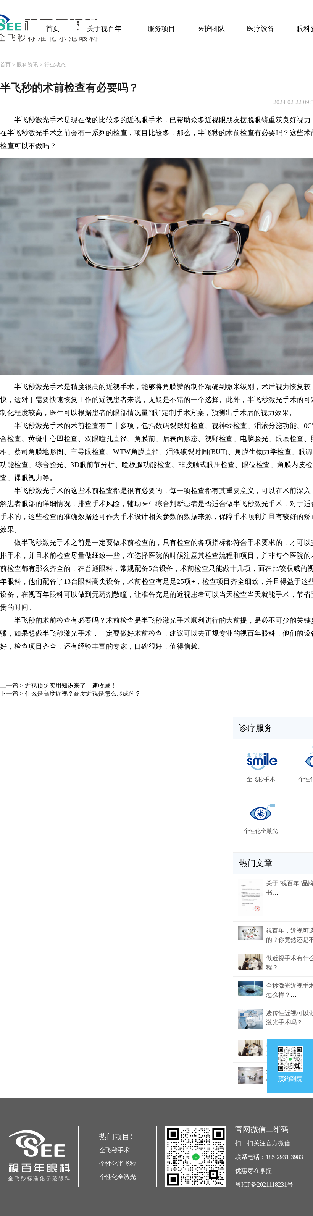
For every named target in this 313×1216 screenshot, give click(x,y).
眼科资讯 (27, 65)
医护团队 (211, 28)
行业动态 (55, 65)
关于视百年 (104, 28)
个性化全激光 (117, 1177)
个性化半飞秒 (117, 1163)
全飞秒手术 (114, 1150)
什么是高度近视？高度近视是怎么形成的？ (83, 693)
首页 (53, 28)
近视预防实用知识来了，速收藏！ (70, 685)
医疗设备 (260, 28)
